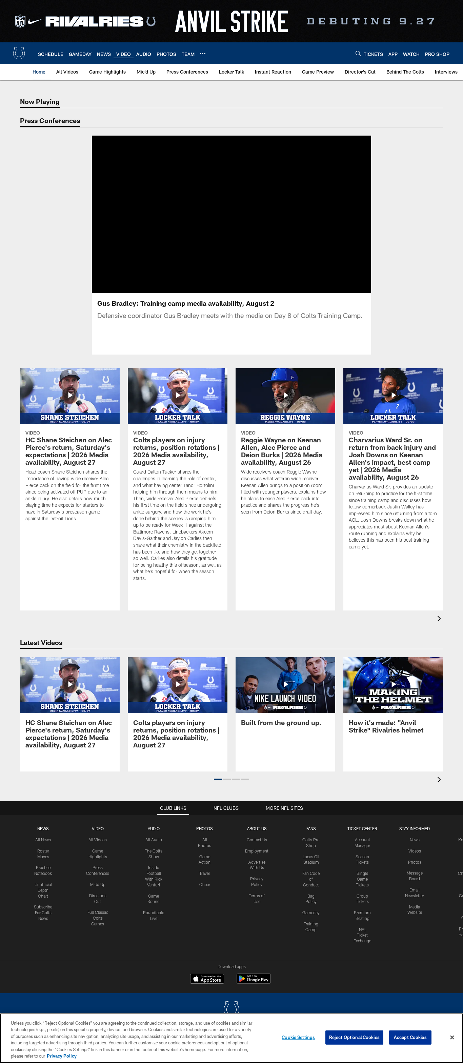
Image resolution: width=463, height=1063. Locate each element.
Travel (204, 873)
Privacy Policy (62, 1056)
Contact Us (257, 839)
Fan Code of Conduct (311, 879)
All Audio (153, 839)
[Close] (452, 1037)
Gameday (311, 912)
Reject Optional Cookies (354, 1037)
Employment (256, 850)
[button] (210, 214)
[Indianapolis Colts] (231, 1010)
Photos (204, 828)
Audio (154, 828)
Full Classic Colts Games (97, 918)
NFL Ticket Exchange (362, 935)
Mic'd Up (97, 884)
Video (98, 828)
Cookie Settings (298, 1037)
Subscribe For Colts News (43, 912)
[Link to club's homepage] (19, 53)
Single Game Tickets (362, 879)
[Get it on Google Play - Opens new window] (253, 982)
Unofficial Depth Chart (43, 890)
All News (43, 839)
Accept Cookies (410, 1037)
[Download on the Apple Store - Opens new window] (207, 979)
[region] (231, 1038)
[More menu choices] (202, 53)
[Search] (358, 53)
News (43, 828)
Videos (414, 850)
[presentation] (440, 619)
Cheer (204, 884)
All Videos (97, 839)
